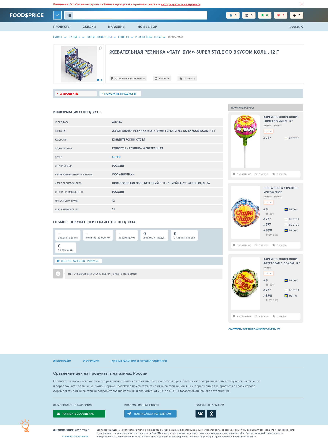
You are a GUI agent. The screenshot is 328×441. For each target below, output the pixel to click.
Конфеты (123, 36)
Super (116, 157)
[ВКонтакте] (200, 414)
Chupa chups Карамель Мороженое (280, 190)
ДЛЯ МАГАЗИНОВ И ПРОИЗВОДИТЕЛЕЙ (139, 361)
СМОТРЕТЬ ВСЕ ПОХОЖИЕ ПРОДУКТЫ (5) (254, 329)
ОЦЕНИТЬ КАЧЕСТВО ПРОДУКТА (79, 261)
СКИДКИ (89, 26)
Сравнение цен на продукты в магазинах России (100, 373)
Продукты (74, 36)
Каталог (57, 36)
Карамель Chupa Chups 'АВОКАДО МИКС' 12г (280, 119)
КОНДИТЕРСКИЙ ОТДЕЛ (99, 36)
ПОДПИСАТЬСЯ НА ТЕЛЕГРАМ (152, 413)
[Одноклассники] (211, 414)
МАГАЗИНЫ (116, 26)
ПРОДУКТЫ (61, 26)
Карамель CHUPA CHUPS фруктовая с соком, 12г (281, 261)
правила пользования (75, 436)
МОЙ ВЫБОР (147, 26)
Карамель (278, 125)
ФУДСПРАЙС (62, 361)
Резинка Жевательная (148, 36)
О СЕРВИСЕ (91, 361)
